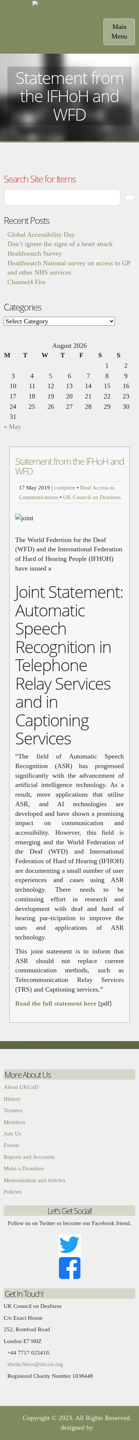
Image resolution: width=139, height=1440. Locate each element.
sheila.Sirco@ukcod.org (35, 1364)
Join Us (12, 1134)
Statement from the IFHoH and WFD (69, 466)
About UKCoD (21, 1087)
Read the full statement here (56, 1003)
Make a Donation (24, 1168)
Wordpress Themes (33, 1427)
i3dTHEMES (112, 1427)
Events (11, 1145)
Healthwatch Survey (34, 253)
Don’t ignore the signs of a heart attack (60, 244)
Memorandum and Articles (34, 1180)
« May (12, 426)
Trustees (13, 1110)
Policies (12, 1192)
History (12, 1099)
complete (64, 487)
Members (14, 1122)
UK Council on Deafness (92, 497)
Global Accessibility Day (41, 234)
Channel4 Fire (26, 282)
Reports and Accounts (29, 1157)
